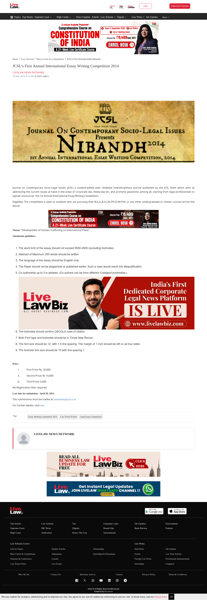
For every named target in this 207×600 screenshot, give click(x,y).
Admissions (57, 554)
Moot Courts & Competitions (50, 59)
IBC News (46, 528)
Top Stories (27, 17)
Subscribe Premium (180, 6)
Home (15, 59)
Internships (139, 564)
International (110, 533)
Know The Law (79, 533)
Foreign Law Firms (143, 559)
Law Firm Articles (173, 554)
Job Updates (152, 17)
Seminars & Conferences (21, 559)
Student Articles (58, 549)
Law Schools (107, 17)
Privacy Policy (161, 597)
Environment (172, 524)
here (42, 405)
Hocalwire (109, 591)
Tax (74, 524)
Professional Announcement (177, 559)
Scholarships (98, 549)
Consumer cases (111, 524)
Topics (17, 17)
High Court (15, 533)
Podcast (169, 528)
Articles (95, 17)
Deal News (139, 549)
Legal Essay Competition (91, 417)
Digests (120, 17)
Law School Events (68, 417)
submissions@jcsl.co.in (65, 399)
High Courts (62, 17)
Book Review (141, 528)
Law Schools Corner (20, 543)
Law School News (18, 564)
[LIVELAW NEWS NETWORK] (23, 438)
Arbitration (46, 533)
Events (137, 554)
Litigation (170, 564)
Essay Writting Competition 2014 (42, 417)
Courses (55, 559)
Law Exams (57, 564)
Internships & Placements (104, 554)
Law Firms (137, 17)
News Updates (83, 17)
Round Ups (109, 528)
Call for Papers (16, 549)
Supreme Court (42, 17)
